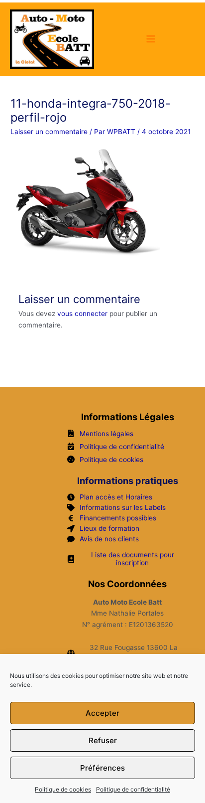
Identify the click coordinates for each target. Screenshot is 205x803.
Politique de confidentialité (133, 789)
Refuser (103, 740)
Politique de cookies (63, 789)
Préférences (102, 768)
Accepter (102, 713)
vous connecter (82, 314)
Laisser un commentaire (49, 132)
